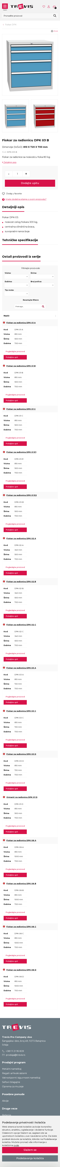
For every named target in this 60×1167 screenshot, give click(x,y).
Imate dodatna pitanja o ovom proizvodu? (25, 199)
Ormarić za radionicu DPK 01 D (21, 797)
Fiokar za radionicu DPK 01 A (21, 323)
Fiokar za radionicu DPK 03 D (21, 754)
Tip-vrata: (9, 290)
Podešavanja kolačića (30, 1158)
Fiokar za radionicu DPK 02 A (21, 538)
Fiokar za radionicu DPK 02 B (21, 581)
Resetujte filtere (31, 300)
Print (56, 31)
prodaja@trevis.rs (15, 1055)
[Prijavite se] (49, 6)
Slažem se (30, 1149)
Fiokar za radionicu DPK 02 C (21, 625)
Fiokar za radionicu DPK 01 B (21, 366)
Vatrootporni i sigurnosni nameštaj (21, 1077)
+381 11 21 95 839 (14, 1051)
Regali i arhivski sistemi (14, 1073)
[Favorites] (44, 6)
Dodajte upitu (30, 183)
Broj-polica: (36, 281)
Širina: (34, 273)
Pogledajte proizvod (15, 351)
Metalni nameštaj (11, 1069)
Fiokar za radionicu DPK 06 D (21, 970)
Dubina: (8, 281)
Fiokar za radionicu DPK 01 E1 (21, 452)
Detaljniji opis (9, 162)
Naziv (6, 316)
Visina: (8, 273)
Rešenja (6, 1115)
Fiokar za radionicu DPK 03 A (21, 668)
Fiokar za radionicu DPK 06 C (21, 926)
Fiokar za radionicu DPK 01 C (21, 409)
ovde (16, 1145)
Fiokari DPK (10, 24)
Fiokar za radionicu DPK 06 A (21, 840)
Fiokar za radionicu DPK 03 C (21, 711)
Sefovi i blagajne (11, 1082)
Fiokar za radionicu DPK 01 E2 (21, 495)
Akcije (5, 1101)
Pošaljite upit (12, 357)
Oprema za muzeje (13, 1086)
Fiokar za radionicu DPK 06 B (21, 883)
